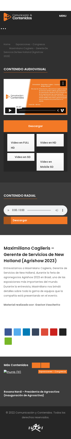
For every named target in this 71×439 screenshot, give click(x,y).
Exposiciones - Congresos (30, 44)
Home (7, 44)
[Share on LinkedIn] (26, 332)
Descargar (20, 220)
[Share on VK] (62, 332)
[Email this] (8, 341)
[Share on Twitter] (17, 332)
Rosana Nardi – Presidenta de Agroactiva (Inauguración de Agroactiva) (31, 393)
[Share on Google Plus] (44, 332)
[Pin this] (53, 332)
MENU (62, 16)
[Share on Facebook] (8, 332)
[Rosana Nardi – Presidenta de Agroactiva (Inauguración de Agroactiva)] (35, 379)
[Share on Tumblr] (35, 332)
